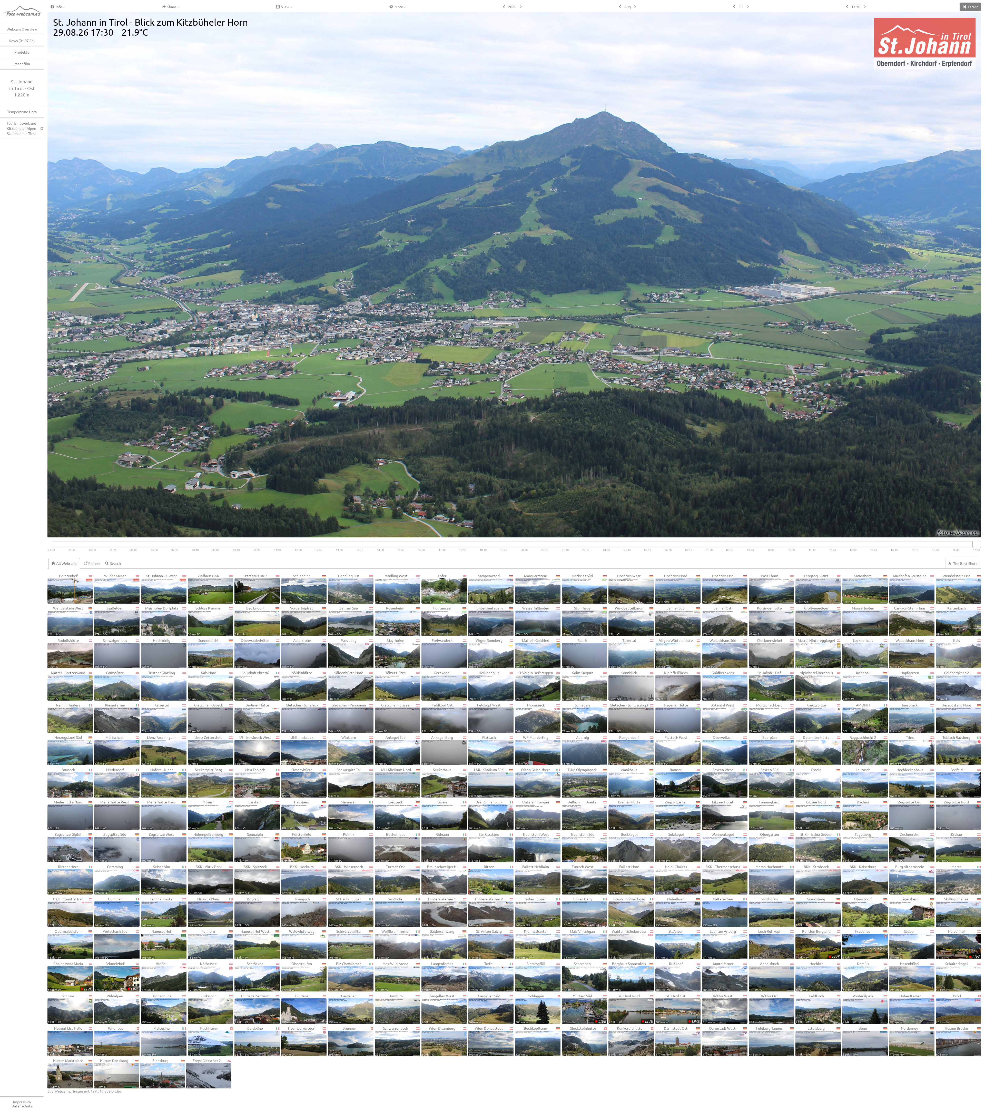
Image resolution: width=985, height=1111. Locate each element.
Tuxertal (622, 653)
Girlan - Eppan (531, 912)
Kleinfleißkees (671, 685)
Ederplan (763, 750)
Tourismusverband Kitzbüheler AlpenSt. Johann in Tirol (21, 128)
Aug (627, 6)
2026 (512, 6)
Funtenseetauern (485, 621)
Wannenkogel (718, 847)
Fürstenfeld (296, 847)
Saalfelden (108, 621)
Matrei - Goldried (532, 653)
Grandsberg (810, 912)
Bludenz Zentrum (252, 1009)
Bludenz (295, 1009)
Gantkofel (389, 912)
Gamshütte (109, 685)
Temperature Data (22, 111)
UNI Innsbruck (297, 750)
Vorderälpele (858, 1009)
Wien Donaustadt (485, 1041)
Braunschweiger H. (439, 879)
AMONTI (856, 718)
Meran (949, 879)
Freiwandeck (437, 653)
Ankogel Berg (437, 750)
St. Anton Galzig (485, 944)
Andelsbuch (764, 976)
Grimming (108, 879)
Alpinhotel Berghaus (814, 685)
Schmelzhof (116, 976)
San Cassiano (483, 847)
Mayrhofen (389, 653)
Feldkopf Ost (437, 718)
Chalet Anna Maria (70, 976)
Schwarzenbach (391, 1041)
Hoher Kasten (905, 1009)
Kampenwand (484, 588)
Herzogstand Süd (65, 750)
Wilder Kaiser (110, 588)
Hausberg (295, 815)
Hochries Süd (577, 588)
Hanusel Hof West (252, 944)
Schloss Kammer (205, 621)
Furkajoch (202, 1009)
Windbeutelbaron (626, 621)
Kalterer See (717, 912)
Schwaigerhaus (110, 653)
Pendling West (391, 588)
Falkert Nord (624, 879)
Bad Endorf (249, 621)
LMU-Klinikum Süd (486, 782)
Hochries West (625, 588)
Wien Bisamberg (438, 1041)
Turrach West (577, 879)
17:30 (855, 6)
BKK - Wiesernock (345, 879)
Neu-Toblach (250, 782)
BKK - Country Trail (65, 912)
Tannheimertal (157, 912)
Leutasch (856, 782)
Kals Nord (202, 685)
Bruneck (61, 782)
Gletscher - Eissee (392, 718)
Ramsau (668, 782)
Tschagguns (156, 1009)
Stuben (902, 944)
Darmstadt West (719, 1041)
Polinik (341, 847)
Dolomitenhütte (813, 750)
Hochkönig (156, 653)
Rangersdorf (624, 750)
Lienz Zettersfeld (205, 750)
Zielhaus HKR (203, 588)
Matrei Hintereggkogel (815, 653)
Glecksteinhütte (579, 1041)
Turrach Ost (390, 879)
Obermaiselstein (65, 944)
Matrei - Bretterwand (66, 685)
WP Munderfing (531, 750)
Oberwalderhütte (252, 653)
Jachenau (857, 685)
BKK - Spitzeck (251, 879)
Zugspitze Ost (905, 815)
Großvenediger (812, 621)
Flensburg (154, 1073)
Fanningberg (764, 815)
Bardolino (249, 1041)
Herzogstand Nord (953, 718)
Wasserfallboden (532, 621)
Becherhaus (390, 847)
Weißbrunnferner (392, 944)
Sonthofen (763, 912)
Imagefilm (22, 63)
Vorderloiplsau (297, 621)
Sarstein (248, 815)
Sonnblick (623, 685)
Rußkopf (669, 976)
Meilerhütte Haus (158, 815)
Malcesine (155, 1041)
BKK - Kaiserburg (859, 879)
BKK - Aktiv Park (204, 879)
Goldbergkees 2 (952, 685)
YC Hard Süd (584, 1009)
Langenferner (437, 976)
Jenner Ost (717, 621)
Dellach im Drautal (579, 815)
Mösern (201, 815)
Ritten (481, 879)
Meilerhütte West (111, 815)
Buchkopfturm (531, 1041)
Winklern (342, 750)
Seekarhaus (436, 782)
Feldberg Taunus (766, 1041)
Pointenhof (62, 588)
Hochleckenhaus (906, 782)
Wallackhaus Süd (719, 653)
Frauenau (857, 944)
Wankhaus (623, 782)
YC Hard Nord (631, 1009)
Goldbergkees (718, 685)
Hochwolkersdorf (298, 1041)
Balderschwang (438, 944)
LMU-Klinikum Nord (393, 782)
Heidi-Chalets (671, 879)
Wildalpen (108, 1009)
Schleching (296, 588)
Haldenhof (958, 944)
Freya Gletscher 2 (203, 1073)
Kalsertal (155, 718)
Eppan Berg (577, 912)
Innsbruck (903, 718)
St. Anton (669, 944)
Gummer (108, 912)
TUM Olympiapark (579, 782)
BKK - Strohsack (812, 879)
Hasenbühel (904, 976)
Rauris (574, 653)
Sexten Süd (764, 782)
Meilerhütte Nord (65, 815)
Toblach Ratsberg (953, 750)
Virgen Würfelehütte (674, 653)
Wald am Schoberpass (627, 944)
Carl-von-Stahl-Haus (907, 621)
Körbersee (202, 976)
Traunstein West (532, 847)
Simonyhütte (296, 782)
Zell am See (343, 621)
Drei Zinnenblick (485, 815)
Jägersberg (904, 912)
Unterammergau (532, 815)
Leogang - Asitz (812, 588)
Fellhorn (201, 944)
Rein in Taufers (64, 718)
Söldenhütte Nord (345, 685)
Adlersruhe (296, 653)
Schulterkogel (952, 976)
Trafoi (481, 976)
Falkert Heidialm (532, 879)
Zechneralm (904, 847)
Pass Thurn (763, 588)
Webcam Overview (22, 29)
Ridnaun (435, 847)
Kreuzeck (389, 815)
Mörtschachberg (766, 718)
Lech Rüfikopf (765, 944)
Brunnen (342, 1041)
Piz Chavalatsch (344, 976)
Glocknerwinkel (765, 653)
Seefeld (949, 782)
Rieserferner (109, 718)
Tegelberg (857, 847)
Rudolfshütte (63, 653)
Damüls (856, 976)
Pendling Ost (343, 588)
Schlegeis (576, 718)
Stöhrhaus (576, 621)
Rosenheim (390, 621)
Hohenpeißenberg (205, 847)
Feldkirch (810, 1009)
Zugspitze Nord (952, 815)
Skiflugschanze (952, 912)
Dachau (856, 815)
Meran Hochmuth (766, 879)
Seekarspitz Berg (205, 782)
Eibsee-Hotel (717, 815)
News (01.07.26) (22, 40)
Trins (901, 750)
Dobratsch (249, 912)
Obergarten (764, 847)
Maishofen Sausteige (908, 588)
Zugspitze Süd (110, 847)
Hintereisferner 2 (485, 912)
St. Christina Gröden (814, 847)
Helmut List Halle (65, 1041)
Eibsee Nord (811, 815)
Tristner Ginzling (158, 685)
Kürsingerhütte (765, 621)
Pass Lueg (342, 653)
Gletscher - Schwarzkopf (628, 718)
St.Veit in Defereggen (534, 685)
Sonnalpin (249, 847)
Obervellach (717, 750)
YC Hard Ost (677, 1009)
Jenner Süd (670, 621)
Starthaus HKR (251, 588)
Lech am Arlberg (719, 944)
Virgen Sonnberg (485, 653)
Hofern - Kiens (157, 782)
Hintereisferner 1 (439, 912)
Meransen (342, 815)
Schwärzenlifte (344, 944)
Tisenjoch (295, 912)
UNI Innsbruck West (253, 750)
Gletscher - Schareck (299, 718)
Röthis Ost (763, 1009)
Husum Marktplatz (65, 1073)
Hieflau (154, 976)
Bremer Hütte (625, 815)
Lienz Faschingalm (158, 750)
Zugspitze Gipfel (64, 847)
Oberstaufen (296, 976)
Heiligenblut (483, 685)
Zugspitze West (157, 847)
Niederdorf (109, 782)
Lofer (434, 588)
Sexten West (717, 782)
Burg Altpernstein (906, 879)
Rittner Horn (63, 879)
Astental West (718, 718)
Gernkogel (436, 685)
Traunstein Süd (578, 847)
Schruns (61, 1009)
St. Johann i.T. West (159, 588)
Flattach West (671, 750)
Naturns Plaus (204, 912)
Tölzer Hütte (390, 685)
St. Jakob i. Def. (765, 685)
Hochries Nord (671, 588)
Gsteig (808, 782)
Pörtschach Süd (110, 944)
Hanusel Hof (156, 944)
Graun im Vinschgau (627, 912)
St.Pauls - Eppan (344, 912)
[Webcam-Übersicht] (24, 11)
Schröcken (249, 976)
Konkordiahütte (626, 1041)
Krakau (949, 847)
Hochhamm (203, 1041)
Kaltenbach (951, 621)
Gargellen (342, 1009)
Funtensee (436, 621)
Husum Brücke (952, 1041)
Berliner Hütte (252, 718)
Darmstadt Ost (671, 1041)
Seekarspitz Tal (344, 782)
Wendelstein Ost (953, 588)
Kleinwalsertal (531, 944)
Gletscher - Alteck (205, 718)
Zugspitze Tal (670, 815)
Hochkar (809, 976)
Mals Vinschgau (578, 944)
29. (740, 6)
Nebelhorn (669, 912)
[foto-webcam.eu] (960, 534)
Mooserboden (858, 621)
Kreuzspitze (811, 718)
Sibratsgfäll (530, 976)
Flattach (482, 750)
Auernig (575, 750)
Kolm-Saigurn (577, 685)
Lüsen (434, 815)
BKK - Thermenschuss (721, 879)
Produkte (21, 52)
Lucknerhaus (858, 653)
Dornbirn (389, 1009)
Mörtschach (109, 750)
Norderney (903, 1041)
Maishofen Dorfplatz (159, 621)
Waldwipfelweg (297, 944)
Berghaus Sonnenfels (627, 976)
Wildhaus (108, 1041)
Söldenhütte (296, 685)
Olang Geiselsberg (532, 782)
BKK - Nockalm (297, 879)
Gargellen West (438, 1009)
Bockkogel (623, 847)
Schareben (576, 976)
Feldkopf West (484, 718)
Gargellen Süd (484, 1009)
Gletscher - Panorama (347, 718)
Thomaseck (530, 718)
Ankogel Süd (390, 750)
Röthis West (717, 1009)
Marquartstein (531, 588)
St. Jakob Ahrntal (252, 685)
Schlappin (529, 1009)
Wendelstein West (65, 621)
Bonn (855, 1041)
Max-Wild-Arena (391, 976)
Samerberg (857, 588)
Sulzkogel (669, 847)
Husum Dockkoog (111, 1073)
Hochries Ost (717, 588)
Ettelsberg (810, 1041)
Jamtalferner (717, 976)
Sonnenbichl (203, 653)
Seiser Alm (155, 879)
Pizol (948, 1009)
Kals (948, 653)
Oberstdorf (857, 912)
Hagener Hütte (671, 718)
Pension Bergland (818, 944)
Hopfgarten (904, 685)
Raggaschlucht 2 (859, 750)
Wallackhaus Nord (906, 653)
